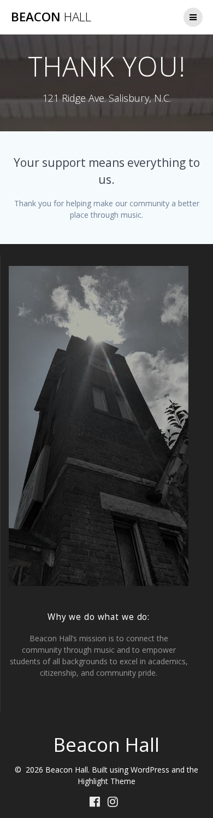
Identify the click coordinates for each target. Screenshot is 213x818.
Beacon (51, 17)
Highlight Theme (106, 781)
